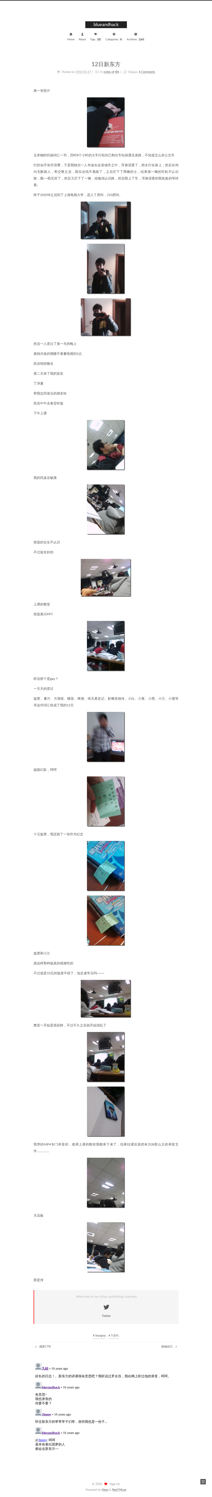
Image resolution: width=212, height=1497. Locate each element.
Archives (135, 39)
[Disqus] (106, 1413)
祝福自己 (167, 1346)
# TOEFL (113, 1335)
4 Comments (147, 72)
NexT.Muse (119, 1490)
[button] (203, 1481)
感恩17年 (44, 1346)
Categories (114, 39)
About (82, 39)
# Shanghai (99, 1335)
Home (71, 39)
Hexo (105, 1490)
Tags (95, 39)
